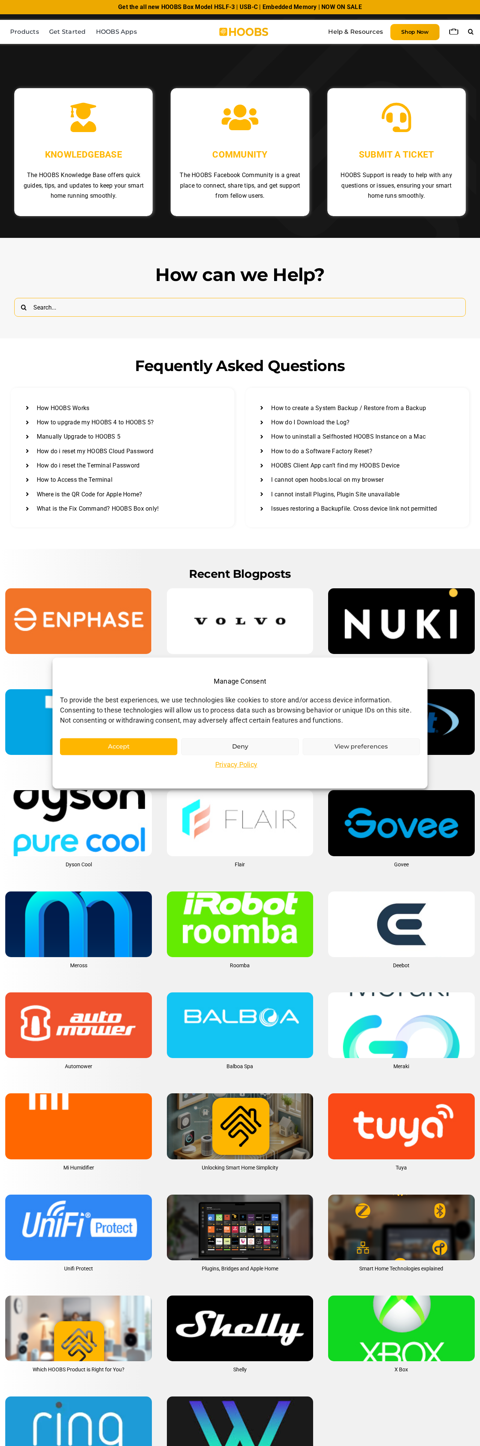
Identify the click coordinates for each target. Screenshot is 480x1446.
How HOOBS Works (63, 408)
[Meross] (78, 924)
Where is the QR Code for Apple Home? (89, 494)
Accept (119, 746)
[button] (471, 32)
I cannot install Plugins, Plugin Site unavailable (335, 494)
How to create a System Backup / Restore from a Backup (348, 408)
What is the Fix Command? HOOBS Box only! (98, 508)
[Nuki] (401, 621)
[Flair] (240, 823)
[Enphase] (78, 621)
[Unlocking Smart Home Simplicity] (240, 1126)
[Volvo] (240, 621)
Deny (240, 746)
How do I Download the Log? (310, 422)
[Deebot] (401, 924)
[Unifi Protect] (78, 1227)
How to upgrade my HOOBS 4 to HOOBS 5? (95, 422)
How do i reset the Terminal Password (88, 465)
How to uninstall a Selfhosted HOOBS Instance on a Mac (348, 436)
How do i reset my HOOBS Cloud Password (95, 451)
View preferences (361, 746)
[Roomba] (240, 924)
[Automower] (78, 1025)
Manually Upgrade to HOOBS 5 (78, 436)
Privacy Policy (236, 764)
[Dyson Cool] (78, 823)
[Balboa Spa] (240, 1025)
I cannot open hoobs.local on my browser (327, 479)
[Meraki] (401, 1025)
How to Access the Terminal (74, 479)
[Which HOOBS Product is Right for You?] (78, 1328)
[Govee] (401, 823)
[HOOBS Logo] (243, 30)
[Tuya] (401, 1126)
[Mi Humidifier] (78, 1126)
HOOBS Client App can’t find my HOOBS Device (335, 465)
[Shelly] (240, 1328)
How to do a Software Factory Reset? (321, 451)
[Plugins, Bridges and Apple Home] (240, 1227)
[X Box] (401, 1328)
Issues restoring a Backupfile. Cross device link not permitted (354, 508)
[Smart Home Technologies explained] (401, 1227)
